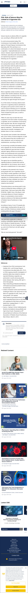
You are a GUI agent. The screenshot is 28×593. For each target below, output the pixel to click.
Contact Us (14, 544)
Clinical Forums (14, 541)
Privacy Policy (14, 547)
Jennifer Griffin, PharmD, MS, (9, 404)
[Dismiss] (25, 215)
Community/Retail (5, 344)
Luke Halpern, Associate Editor (10, 376)
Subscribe (21, 332)
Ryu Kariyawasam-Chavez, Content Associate (13, 492)
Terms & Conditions (14, 548)
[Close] (25, 568)
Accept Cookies (15, 590)
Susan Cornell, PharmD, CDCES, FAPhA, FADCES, (13, 433)
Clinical (12, 5)
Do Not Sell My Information (14, 550)
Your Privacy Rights (14, 552)
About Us (14, 539)
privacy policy (4, 336)
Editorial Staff (14, 545)
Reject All (16, 586)
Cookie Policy (11, 580)
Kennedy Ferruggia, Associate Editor (10, 406)
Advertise (14, 542)
